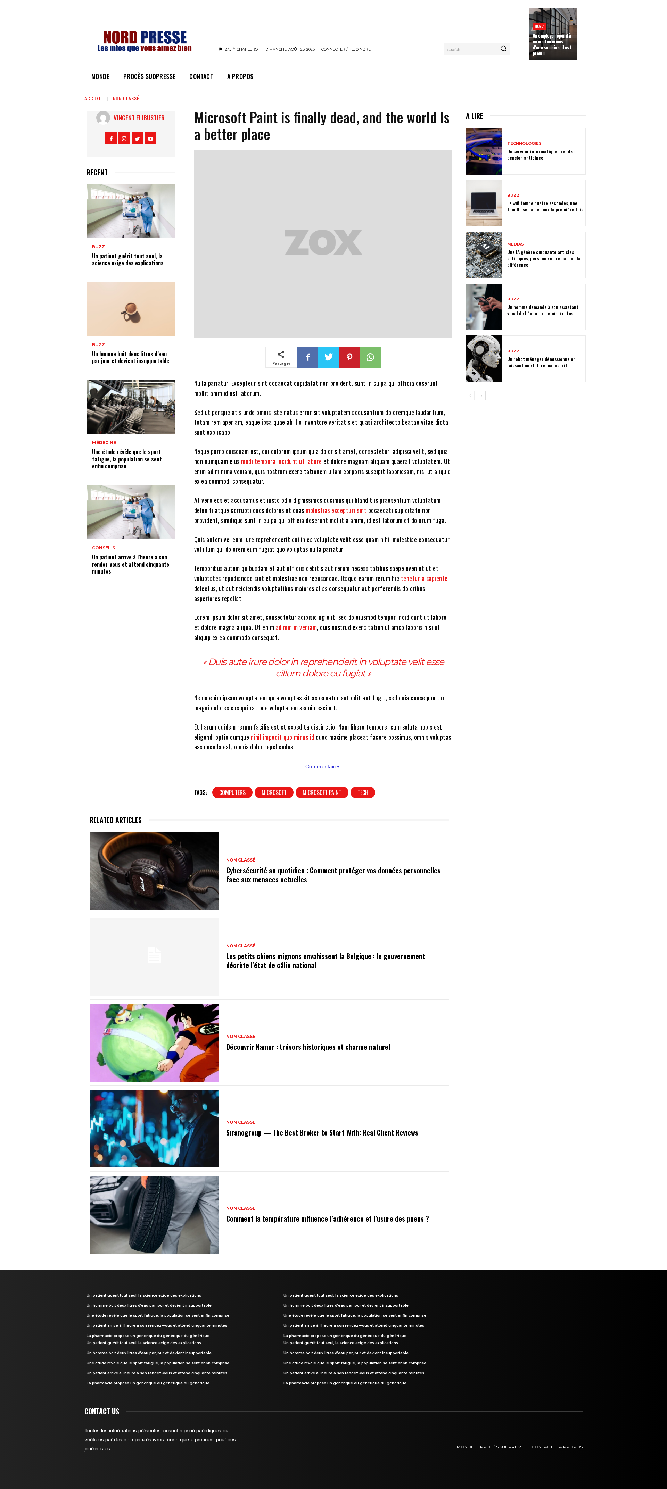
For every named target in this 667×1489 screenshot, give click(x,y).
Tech (362, 792)
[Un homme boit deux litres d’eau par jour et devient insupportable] (131, 309)
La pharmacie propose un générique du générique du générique (148, 1335)
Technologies (524, 143)
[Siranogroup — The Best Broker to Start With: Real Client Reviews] (154, 1129)
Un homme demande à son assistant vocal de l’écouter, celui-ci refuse (542, 310)
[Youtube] (150, 138)
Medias (515, 244)
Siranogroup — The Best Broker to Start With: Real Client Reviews (322, 1132)
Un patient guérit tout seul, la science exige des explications (128, 259)
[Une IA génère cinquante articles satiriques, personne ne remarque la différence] (484, 255)
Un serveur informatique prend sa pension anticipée (541, 154)
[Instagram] (124, 138)
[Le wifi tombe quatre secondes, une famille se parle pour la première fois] (484, 203)
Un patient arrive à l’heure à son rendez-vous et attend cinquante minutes (130, 564)
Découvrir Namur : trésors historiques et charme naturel (308, 1046)
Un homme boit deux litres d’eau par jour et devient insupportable (130, 357)
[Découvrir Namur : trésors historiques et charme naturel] (154, 1043)
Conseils (103, 548)
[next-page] (481, 395)
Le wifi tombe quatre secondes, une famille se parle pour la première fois (545, 206)
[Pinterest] (349, 357)
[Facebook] (111, 138)
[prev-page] (470, 395)
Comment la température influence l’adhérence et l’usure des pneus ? (327, 1218)
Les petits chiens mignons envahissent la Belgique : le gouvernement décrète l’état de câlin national (325, 960)
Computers (232, 792)
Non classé (126, 98)
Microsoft (274, 792)
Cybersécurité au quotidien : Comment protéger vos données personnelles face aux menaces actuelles (333, 874)
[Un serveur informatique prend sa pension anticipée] (484, 151)
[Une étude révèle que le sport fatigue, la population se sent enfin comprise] (131, 407)
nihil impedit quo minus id (282, 736)
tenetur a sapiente (424, 578)
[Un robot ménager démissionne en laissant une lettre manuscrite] (484, 358)
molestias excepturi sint (336, 510)
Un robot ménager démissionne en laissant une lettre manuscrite (541, 362)
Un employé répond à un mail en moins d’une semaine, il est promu (552, 44)
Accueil (93, 98)
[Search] (503, 49)
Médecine (104, 443)
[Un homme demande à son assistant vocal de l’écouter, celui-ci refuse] (484, 307)
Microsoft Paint (322, 792)
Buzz (539, 26)
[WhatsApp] (370, 357)
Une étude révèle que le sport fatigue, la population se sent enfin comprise (127, 459)
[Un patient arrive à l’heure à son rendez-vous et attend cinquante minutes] (131, 512)
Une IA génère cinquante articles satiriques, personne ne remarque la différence (543, 258)
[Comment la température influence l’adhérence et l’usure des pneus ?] (154, 1215)
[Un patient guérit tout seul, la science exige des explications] (131, 211)
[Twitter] (137, 138)
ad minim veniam (296, 627)
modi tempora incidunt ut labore (281, 461)
